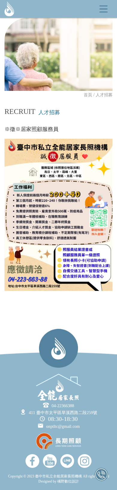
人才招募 (104, 95)
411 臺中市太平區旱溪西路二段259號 (63, 412)
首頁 (88, 95)
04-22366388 (63, 406)
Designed (45, 481)
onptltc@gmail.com (63, 426)
